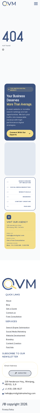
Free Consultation (14, 317)
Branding (9, 340)
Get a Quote (11, 309)
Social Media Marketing (16, 332)
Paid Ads (10, 348)
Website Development (15, 336)
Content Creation (13, 344)
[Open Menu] (36, 3)
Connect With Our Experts (18, 133)
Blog (8, 305)
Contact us (11, 313)
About (8, 301)
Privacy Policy (8, 410)
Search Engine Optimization (18, 328)
